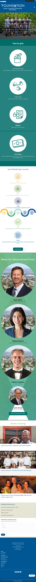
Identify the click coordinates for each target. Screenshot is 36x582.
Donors (2, 447)
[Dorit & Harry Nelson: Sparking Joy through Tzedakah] (18, 435)
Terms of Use (20, 581)
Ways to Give (3, 558)
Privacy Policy (16, 581)
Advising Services (4, 559)
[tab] (18, 507)
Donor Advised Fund (4, 556)
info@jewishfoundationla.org (18, 546)
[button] (3, 535)
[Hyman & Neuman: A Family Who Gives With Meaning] (18, 460)
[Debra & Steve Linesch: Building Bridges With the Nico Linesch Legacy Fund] (18, 484)
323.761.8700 (18, 545)
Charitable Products (4, 557)
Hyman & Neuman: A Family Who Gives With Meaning (16, 470)
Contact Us (18, 548)
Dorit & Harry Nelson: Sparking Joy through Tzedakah (16, 445)
